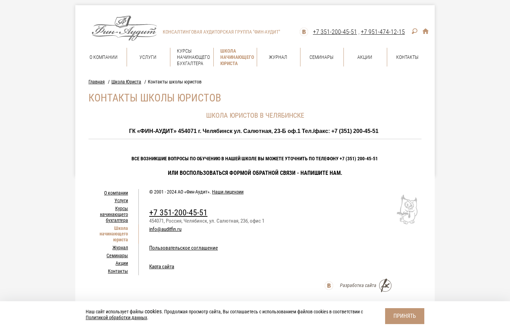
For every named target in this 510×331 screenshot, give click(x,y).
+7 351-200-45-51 (335, 31)
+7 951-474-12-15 (383, 31)
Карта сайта (161, 266)
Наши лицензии (228, 192)
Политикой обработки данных (116, 317)
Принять (404, 316)
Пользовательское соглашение (183, 248)
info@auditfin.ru (165, 229)
